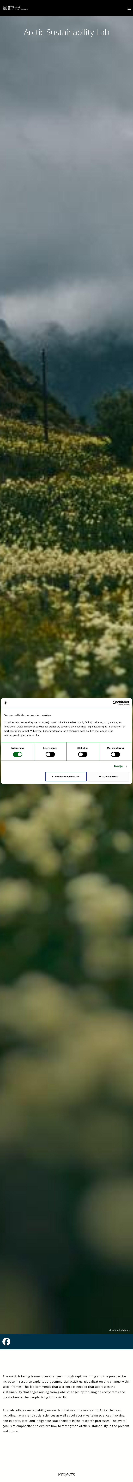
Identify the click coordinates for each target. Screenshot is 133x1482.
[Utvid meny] (129, 8)
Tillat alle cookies (108, 776)
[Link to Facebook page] (6, 1343)
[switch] (50, 754)
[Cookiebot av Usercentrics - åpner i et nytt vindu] (115, 703)
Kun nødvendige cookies (66, 776)
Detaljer (118, 766)
